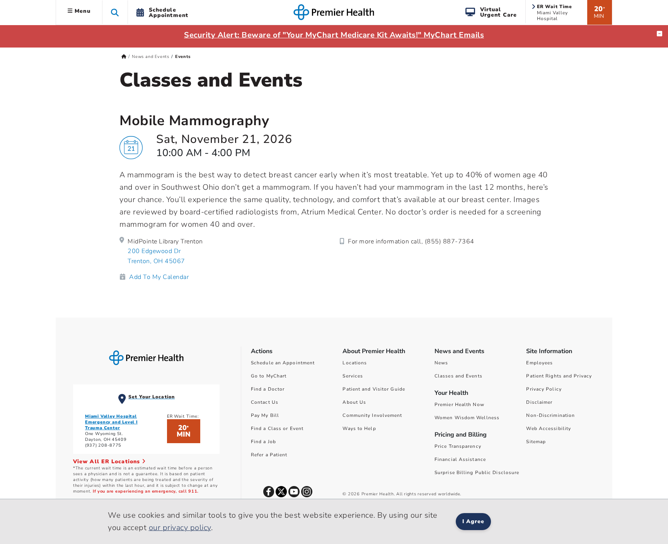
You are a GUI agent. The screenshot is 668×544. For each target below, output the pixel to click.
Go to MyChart (268, 376)
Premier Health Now (459, 404)
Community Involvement (372, 415)
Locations (355, 363)
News (441, 363)
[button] (115, 12)
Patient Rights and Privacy (559, 376)
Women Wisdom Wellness (467, 418)
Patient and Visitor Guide (374, 389)
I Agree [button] (473, 521)
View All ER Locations (107, 461)
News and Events (150, 57)
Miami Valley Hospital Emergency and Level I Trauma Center (111, 422)
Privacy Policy (543, 389)
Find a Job (263, 442)
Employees (539, 363)
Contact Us (264, 402)
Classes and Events (458, 376)
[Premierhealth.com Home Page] (123, 57)
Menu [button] (81, 11)
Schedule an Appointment (283, 363)
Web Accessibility (548, 428)
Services (353, 376)
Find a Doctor (268, 389)
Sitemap (536, 442)
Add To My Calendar (159, 277)
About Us (354, 402)
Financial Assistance (460, 459)
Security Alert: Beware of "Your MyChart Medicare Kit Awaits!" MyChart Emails (334, 35)
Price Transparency (458, 446)
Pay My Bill (265, 415)
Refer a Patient (269, 455)
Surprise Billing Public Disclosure (477, 472)
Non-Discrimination (550, 415)
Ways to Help (359, 428)
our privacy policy (180, 527)
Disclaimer (539, 402)
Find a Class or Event (277, 428)
